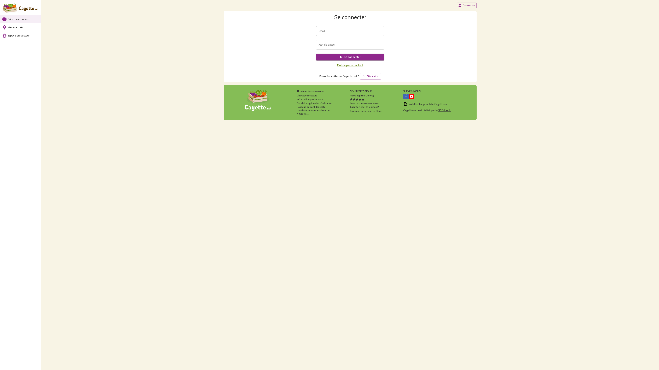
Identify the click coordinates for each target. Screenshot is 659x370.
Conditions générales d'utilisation (314, 103)
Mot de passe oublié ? (350, 65)
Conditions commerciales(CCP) (313, 110)
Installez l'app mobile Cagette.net (428, 104)
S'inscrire (372, 76)
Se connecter (352, 57)
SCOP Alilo (444, 110)
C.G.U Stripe (303, 114)
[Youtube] (411, 96)
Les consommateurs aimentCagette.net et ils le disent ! (365, 105)
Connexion (469, 5)
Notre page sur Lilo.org (362, 95)
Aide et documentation (311, 91)
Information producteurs (310, 99)
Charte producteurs (307, 95)
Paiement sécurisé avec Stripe (366, 111)
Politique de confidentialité (311, 106)
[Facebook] (406, 96)
